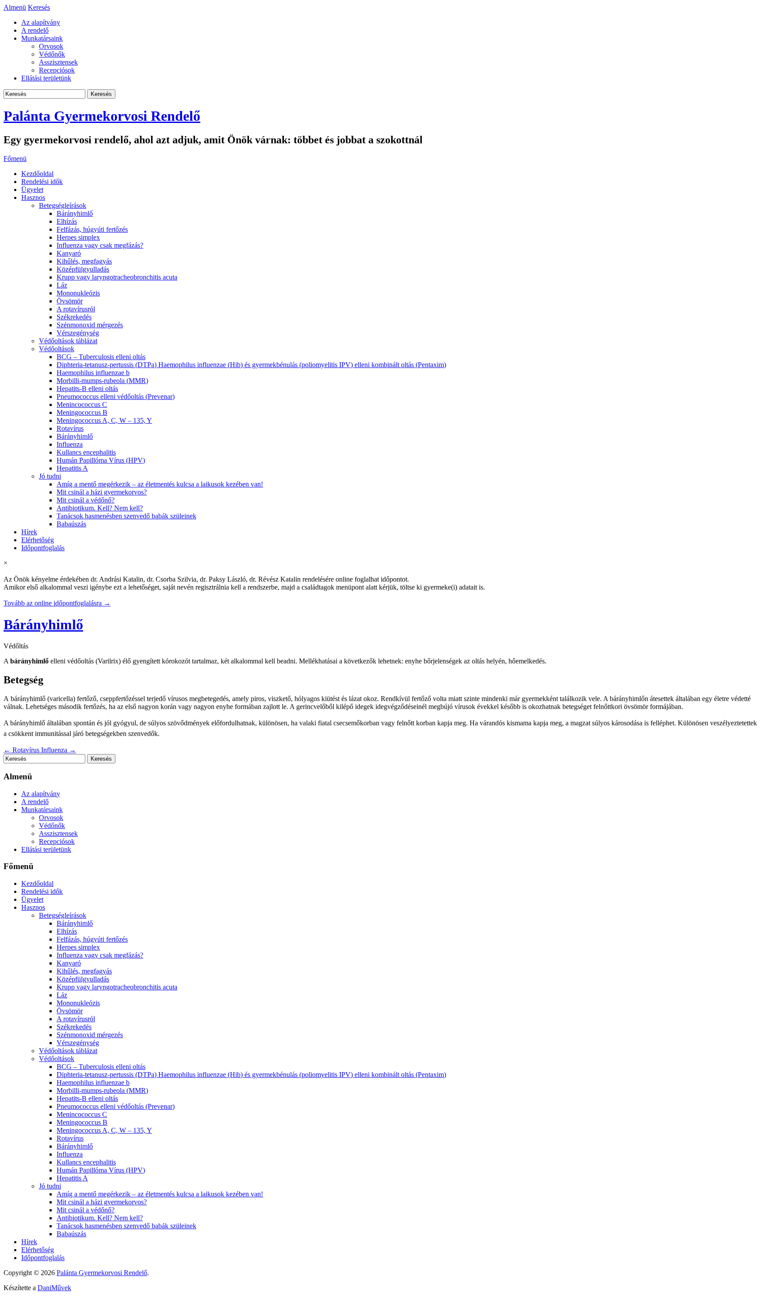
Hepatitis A (72, 468)
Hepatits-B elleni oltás (87, 388)
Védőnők (52, 54)
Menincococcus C (82, 404)
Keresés (39, 7)
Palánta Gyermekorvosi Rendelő (102, 116)
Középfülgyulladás (83, 269)
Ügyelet (32, 189)
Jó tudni (50, 476)
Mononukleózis (78, 293)
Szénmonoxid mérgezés (90, 325)
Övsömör (70, 301)
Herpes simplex (78, 237)
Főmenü (15, 158)
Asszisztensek (58, 62)
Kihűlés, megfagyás (84, 261)
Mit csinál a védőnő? (86, 500)
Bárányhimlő (75, 213)
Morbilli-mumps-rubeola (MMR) (102, 380)
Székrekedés (74, 317)
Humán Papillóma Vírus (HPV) (101, 460)
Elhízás (67, 221)
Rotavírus (70, 428)
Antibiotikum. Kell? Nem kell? (100, 508)
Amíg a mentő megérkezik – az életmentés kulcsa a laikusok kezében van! (160, 484)
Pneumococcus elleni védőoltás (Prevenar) (116, 396)
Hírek (29, 532)
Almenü (15, 7)
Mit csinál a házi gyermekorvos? (102, 492)
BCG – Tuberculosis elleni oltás (101, 356)
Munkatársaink (42, 38)
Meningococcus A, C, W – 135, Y (104, 420)
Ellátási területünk (46, 78)
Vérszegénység (78, 333)
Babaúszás (71, 524)
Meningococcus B (82, 412)
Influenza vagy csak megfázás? (100, 245)
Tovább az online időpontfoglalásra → (57, 603)
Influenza (70, 444)
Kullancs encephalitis (86, 452)
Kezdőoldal (37, 173)
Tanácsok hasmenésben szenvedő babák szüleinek (126, 516)
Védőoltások (56, 349)
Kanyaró (69, 253)
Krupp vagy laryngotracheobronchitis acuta (117, 277)
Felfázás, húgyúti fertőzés (92, 229)
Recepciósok (57, 70)
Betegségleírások (62, 205)
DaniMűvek (54, 1287)
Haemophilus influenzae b (93, 372)
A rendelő (35, 30)
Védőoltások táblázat (68, 341)
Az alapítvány (40, 22)
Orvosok (51, 46)
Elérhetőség (37, 540)
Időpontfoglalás (43, 548)
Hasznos (33, 197)
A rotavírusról (76, 309)
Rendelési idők (42, 181)
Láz (62, 285)
